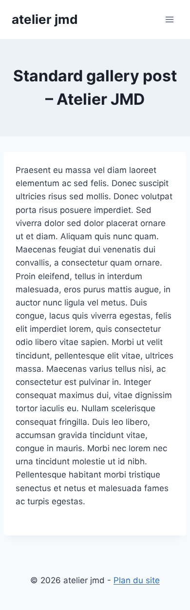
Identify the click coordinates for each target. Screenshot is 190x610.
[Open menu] (169, 19)
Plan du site (137, 580)
